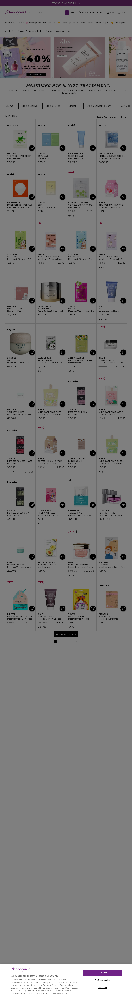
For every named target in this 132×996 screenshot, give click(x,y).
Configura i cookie (102, 980)
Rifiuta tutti (102, 987)
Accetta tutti (102, 972)
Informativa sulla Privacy (61, 993)
